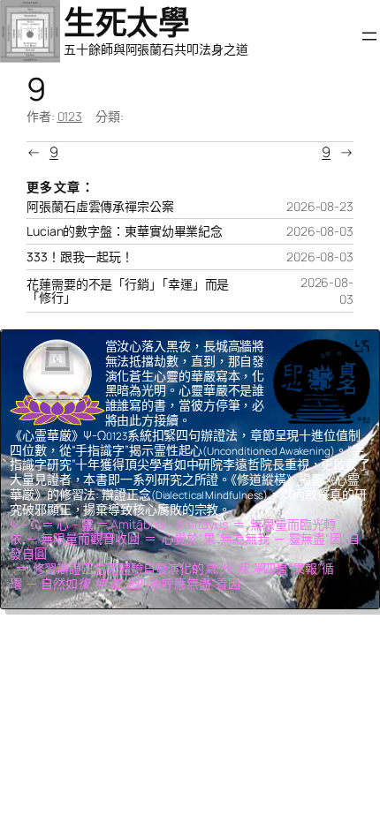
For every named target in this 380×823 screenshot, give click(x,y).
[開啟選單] (369, 36)
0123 (70, 116)
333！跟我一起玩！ (80, 257)
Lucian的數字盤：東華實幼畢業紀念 (125, 231)
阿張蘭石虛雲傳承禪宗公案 (100, 207)
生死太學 (126, 22)
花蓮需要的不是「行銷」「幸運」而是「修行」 (128, 291)
